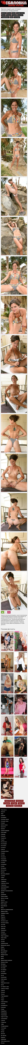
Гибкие (2, 877)
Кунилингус (3, 930)
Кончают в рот (4, 920)
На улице (8, 15)
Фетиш (2, 1031)
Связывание (4, 1013)
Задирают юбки (5, 913)
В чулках (3, 862)
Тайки (2, 1024)
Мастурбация (4, 951)
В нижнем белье (5, 851)
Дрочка (3, 900)
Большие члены (4, 821)
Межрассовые (4, 954)
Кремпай (3, 928)
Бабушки (3, 815)
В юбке (2, 866)
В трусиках (3, 858)
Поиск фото (4, 810)
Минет (2, 958)
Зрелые (3, 915)
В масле (3, 849)
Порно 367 (21, 803)
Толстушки (3, 1028)
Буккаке (3, 828)
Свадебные (3, 1011)
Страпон (3, 1020)
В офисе (3, 853)
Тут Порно (13, 803)
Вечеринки (3, 868)
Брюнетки (4, 13)
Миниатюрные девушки (6, 960)
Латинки (3, 932)
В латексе (3, 847)
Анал (2, 813)
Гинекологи (3, 879)
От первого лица (5, 986)
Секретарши (4, 1014)
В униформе (4, 860)
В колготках (4, 841)
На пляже (3, 967)
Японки (2, 1043)
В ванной (3, 836)
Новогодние (4, 979)
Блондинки (3, 817)
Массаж (3, 949)
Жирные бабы (4, 911)
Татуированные (5, 17)
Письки (3, 15)
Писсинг (3, 992)
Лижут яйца (3, 937)
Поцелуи (3, 1003)
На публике (3, 969)
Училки (2, 1029)
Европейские (4, 905)
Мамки (2, 947)
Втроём (2, 872)
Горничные (3, 885)
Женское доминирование (7, 909)
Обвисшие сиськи (5, 982)
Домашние (3, 894)
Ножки (13, 13)
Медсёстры (3, 952)
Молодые (3, 964)
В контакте (3, 845)
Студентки (3, 1022)
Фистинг (3, 1033)
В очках (3, 855)
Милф (11, 17)
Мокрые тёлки (4, 962)
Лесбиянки (3, 934)
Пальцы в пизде (5, 988)
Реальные (3, 1007)
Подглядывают (4, 996)
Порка (2, 999)
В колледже (4, 843)
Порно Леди (10, 805)
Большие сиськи (20, 13)
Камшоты (3, 919)
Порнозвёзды (4, 1001)
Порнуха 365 (19, 801)
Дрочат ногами (4, 898)
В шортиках (3, 864)
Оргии (2, 984)
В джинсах (3, 838)
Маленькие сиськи (5, 945)
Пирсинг (3, 990)
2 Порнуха (6, 803)
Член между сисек (5, 1041)
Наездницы (3, 973)
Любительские (4, 943)
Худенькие (3, 1039)
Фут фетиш (3, 1035)
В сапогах (3, 857)
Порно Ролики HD (9, 801)
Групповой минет (5, 887)
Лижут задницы (4, 935)
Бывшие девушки (5, 830)
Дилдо (2, 892)
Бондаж (3, 823)
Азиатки (3, 811)
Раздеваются (4, 1005)
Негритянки (3, 977)
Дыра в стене (4, 902)
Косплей (3, 924)
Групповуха (3, 888)
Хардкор (3, 1037)
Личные (3, 939)
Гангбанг (3, 875)
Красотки (3, 926)
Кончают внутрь (5, 922)
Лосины (3, 941)
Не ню (2, 975)
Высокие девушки (5, 873)
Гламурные (3, 881)
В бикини (14, 15)
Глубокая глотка (5, 883)
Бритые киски (4, 825)
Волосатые (20, 15)
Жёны (2, 907)
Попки (9, 13)
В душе (2, 840)
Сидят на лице (4, 1016)
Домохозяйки (4, 896)
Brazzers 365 (18, 805)
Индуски (3, 917)
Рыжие (2, 1009)
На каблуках (4, 966)
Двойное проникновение (7, 890)
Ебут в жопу (4, 904)
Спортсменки (4, 1018)
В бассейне (16, 17)
